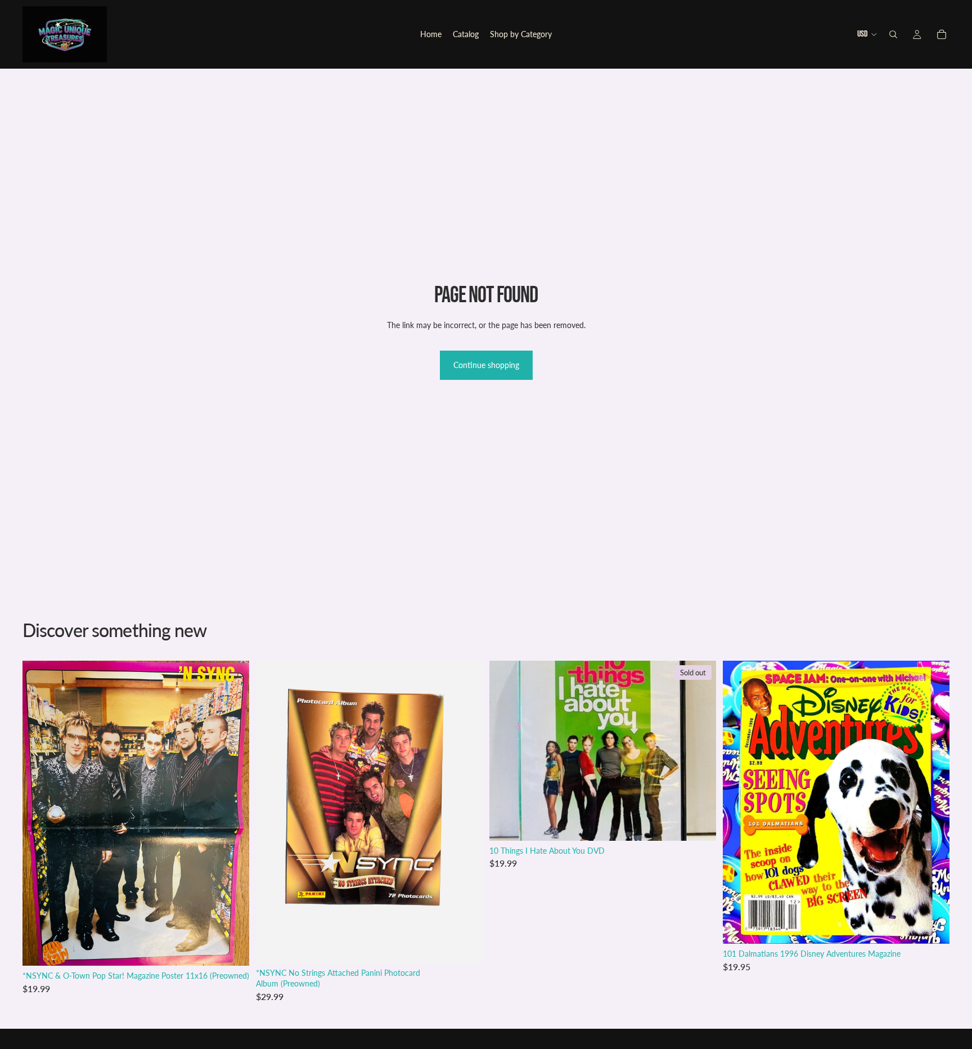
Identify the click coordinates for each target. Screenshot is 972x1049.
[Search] (893, 34)
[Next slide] (933, 802)
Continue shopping (486, 365)
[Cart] (941, 34)
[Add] (232, 948)
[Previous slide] (740, 802)
